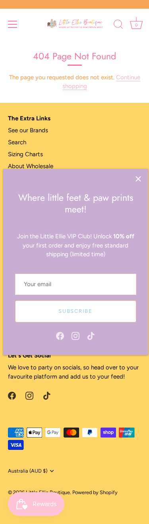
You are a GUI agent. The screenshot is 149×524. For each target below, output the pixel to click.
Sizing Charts (25, 154)
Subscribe (75, 311)
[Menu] (12, 24)
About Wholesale (30, 166)
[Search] (118, 25)
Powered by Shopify (95, 492)
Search (17, 142)
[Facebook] (60, 335)
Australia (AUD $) (27, 471)
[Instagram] (75, 335)
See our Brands (28, 130)
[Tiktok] (91, 335)
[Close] (138, 179)
